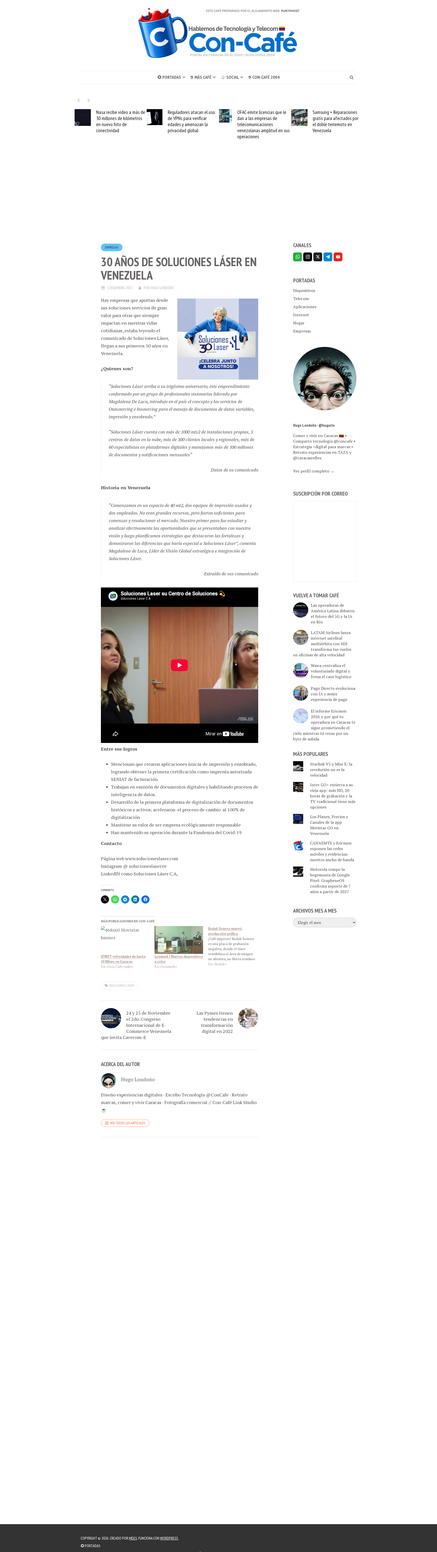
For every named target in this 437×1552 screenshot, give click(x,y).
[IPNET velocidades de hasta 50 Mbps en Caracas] (125, 940)
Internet (301, 315)
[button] (88, 100)
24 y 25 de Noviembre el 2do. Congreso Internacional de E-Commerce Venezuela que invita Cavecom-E (136, 1025)
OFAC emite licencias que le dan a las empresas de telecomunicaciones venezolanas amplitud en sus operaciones (263, 124)
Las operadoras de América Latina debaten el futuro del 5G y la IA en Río (333, 613)
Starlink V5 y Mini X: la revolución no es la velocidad (331, 769)
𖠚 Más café (200, 77)
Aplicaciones (304, 306)
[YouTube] (338, 256)
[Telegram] (327, 256)
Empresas (111, 247)
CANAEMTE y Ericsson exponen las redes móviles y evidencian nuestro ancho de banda (332, 851)
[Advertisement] (218, 200)
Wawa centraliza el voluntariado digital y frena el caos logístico (331, 671)
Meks (133, 1538)
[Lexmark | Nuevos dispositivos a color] (179, 940)
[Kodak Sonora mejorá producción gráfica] (235, 946)
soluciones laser (121, 985)
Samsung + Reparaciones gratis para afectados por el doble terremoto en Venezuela (335, 121)
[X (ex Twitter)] (317, 256)
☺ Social (230, 77)
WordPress (169, 1538)
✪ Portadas (169, 77)
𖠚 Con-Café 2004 (264, 77)
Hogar (298, 323)
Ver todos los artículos (127, 1123)
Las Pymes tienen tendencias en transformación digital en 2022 (214, 1022)
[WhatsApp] (297, 256)
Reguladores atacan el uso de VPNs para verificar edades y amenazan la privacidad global (191, 121)
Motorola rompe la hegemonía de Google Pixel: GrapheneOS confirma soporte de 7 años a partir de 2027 (330, 880)
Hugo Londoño (162, 287)
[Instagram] (307, 256)
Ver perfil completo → (313, 471)
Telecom (301, 298)
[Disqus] (179, 1210)
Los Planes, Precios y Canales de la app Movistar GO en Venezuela (329, 825)
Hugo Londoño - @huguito (314, 425)
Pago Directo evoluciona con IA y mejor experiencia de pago (333, 693)
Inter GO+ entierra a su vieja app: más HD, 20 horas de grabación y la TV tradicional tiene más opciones (332, 796)
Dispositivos (304, 290)
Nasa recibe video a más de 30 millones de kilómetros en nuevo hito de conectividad (120, 121)
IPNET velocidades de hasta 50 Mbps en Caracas (123, 959)
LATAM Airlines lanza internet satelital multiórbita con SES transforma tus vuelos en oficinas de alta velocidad (322, 644)
